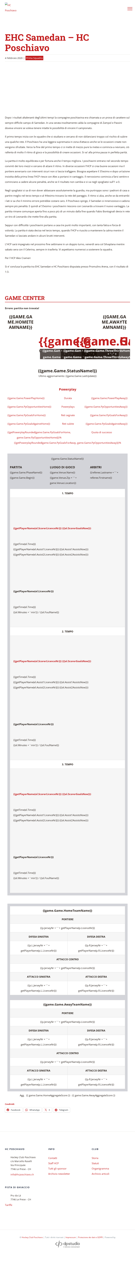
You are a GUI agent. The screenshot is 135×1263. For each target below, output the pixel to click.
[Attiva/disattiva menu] (130, 9)
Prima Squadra (34, 58)
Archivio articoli (100, 1173)
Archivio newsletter (59, 1173)
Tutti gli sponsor (57, 1168)
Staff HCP (53, 1163)
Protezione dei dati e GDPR (90, 1237)
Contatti (52, 1158)
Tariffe (8, 1205)
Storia (95, 1158)
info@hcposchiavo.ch (22, 1174)
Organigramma (100, 1168)
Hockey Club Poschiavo (32, 1237)
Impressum (71, 1237)
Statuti (95, 1163)
